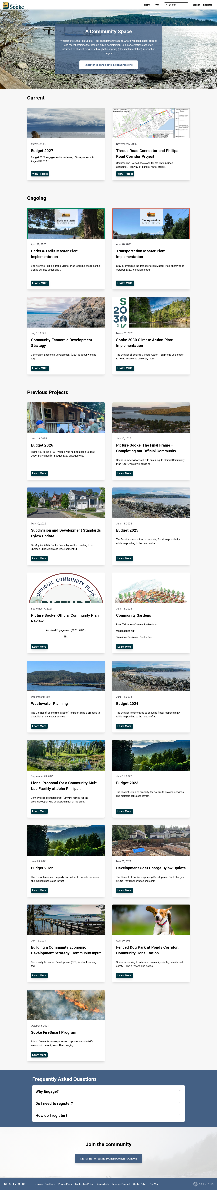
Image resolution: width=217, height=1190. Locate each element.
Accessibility (102, 1184)
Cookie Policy (139, 1184)
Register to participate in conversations (109, 64)
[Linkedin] (19, 1184)
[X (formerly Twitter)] (10, 1184)
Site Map (154, 1184)
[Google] (14, 1184)
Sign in (196, 4)
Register (207, 4)
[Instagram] (23, 1184)
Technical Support (121, 1184)
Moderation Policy (84, 1184)
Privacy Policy (65, 1184)
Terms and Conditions (44, 1184)
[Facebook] (5, 1184)
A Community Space (108, 31)
